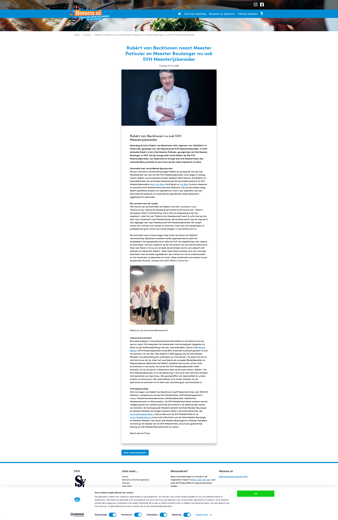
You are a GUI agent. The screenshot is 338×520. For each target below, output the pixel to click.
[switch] (138, 515)
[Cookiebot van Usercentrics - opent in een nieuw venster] (77, 515)
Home (125, 476)
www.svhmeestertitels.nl (142, 414)
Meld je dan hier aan (200, 479)
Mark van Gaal (157, 184)
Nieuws (126, 483)
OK (255, 494)
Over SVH (127, 486)
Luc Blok (184, 184)
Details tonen (202, 515)
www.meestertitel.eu (140, 417)
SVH (89, 13)
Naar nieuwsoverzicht (135, 452)
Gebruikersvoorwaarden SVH (233, 476)
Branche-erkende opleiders (135, 479)
